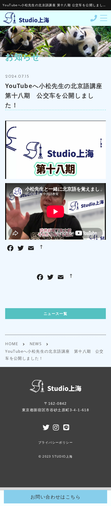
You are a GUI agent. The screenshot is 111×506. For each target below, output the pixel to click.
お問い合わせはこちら (55, 497)
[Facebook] (40, 277)
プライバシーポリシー (55, 442)
